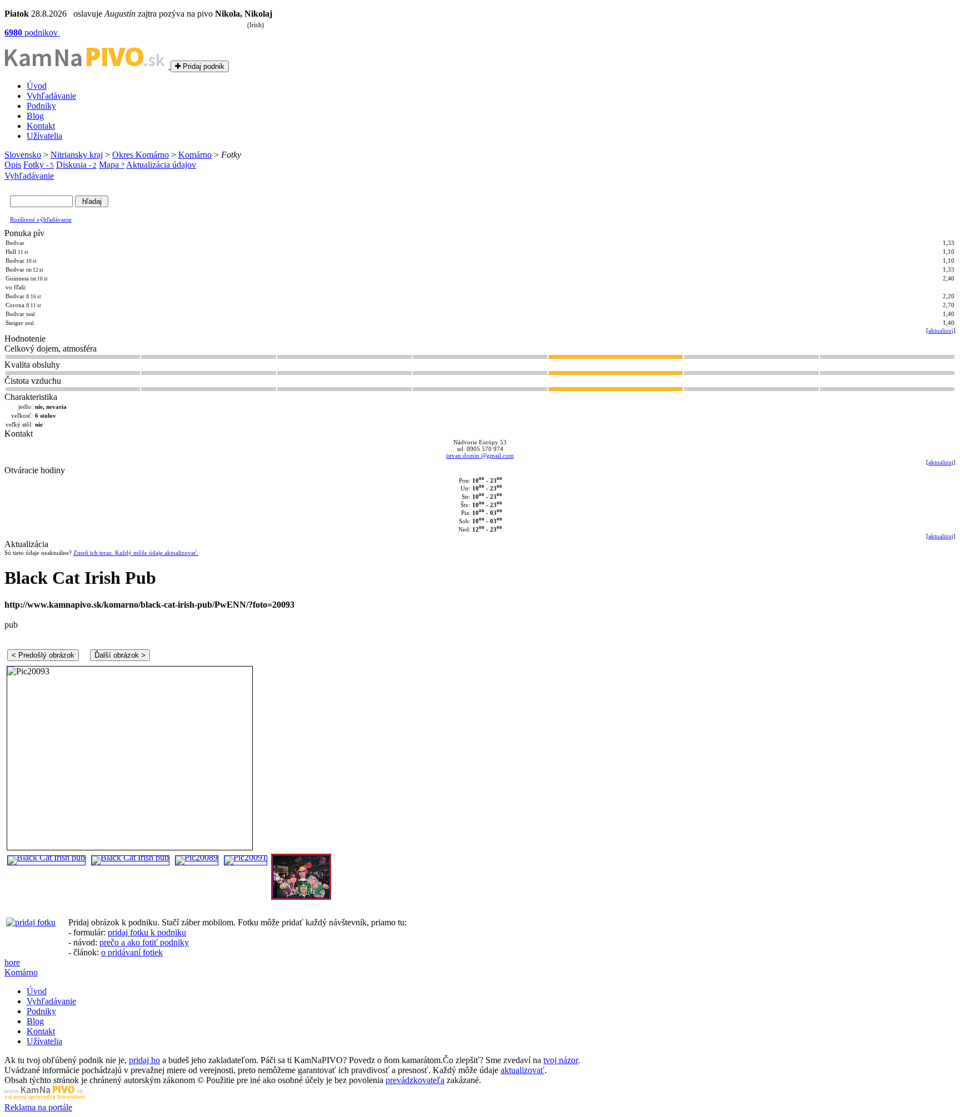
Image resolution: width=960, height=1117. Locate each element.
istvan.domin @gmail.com (480, 455)
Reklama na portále (38, 1107)
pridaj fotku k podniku (147, 932)
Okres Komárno (140, 154)
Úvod (37, 86)
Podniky (41, 106)
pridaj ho (144, 1060)
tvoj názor (560, 1060)
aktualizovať (522, 1070)
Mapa (111, 164)
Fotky (38, 164)
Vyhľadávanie (51, 96)
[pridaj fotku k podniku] (31, 922)
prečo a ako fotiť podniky (144, 942)
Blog (35, 116)
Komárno (195, 154)
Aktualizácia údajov (161, 164)
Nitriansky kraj (77, 154)
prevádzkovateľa (415, 1080)
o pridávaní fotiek (132, 952)
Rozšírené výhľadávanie (41, 219)
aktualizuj (940, 330)
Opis (12, 164)
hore (12, 962)
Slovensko (22, 154)
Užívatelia (44, 136)
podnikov (32, 32)
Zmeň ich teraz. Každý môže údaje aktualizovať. (135, 552)
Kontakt (41, 126)
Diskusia (76, 164)
